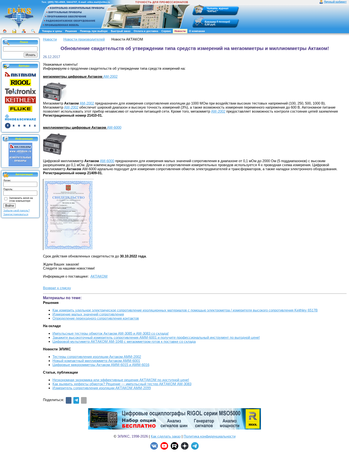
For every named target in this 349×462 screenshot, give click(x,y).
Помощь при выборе (94, 31)
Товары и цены (52, 31)
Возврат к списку (57, 288)
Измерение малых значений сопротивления (88, 314)
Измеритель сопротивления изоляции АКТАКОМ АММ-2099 (101, 388)
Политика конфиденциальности (210, 436)
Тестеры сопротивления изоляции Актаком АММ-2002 (96, 357)
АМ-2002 (110, 76)
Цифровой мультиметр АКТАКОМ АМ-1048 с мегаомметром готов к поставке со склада (124, 341)
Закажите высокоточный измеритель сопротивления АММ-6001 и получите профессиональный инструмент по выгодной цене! (156, 337)
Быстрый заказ (120, 31)
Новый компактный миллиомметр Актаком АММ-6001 (96, 361)
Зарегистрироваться (15, 214)
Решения (71, 31)
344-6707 (71, 2)
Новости (180, 31)
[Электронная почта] (84, 400)
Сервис (166, 31)
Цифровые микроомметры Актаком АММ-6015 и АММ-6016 (100, 365)
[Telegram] (76, 400)
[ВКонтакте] (68, 400)
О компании (197, 31)
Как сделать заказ (166, 436)
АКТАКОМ (99, 276)
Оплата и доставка (146, 31)
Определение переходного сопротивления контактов (95, 318)
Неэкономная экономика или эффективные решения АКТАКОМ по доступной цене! (120, 380)
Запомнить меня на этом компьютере (21, 199)
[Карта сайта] (24, 31)
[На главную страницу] (19, 27)
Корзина (210, 21)
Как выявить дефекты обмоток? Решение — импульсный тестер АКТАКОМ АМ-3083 (121, 384)
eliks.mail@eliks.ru (98, 2)
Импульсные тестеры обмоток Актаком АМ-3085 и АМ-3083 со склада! (110, 333)
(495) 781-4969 (56, 2)
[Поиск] (33, 31)
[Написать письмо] (14, 31)
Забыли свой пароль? (16, 210)
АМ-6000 (114, 127)
